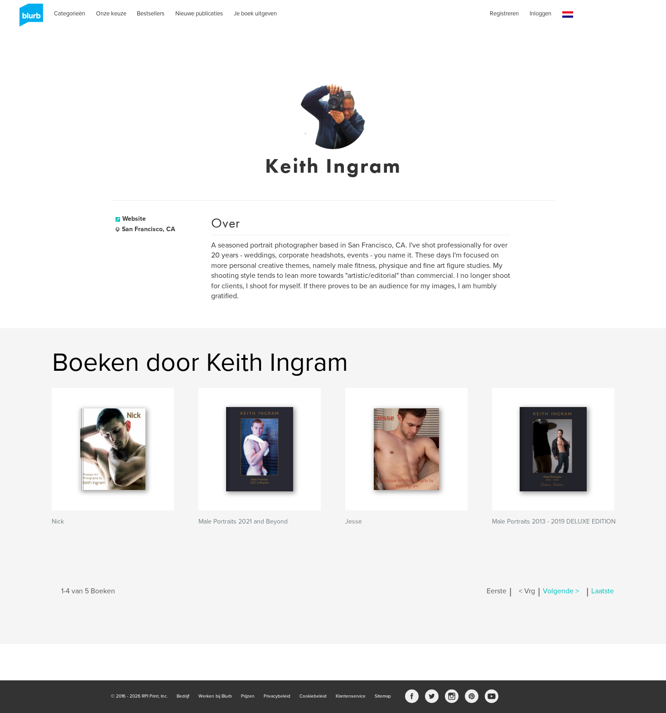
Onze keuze (111, 13)
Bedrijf (183, 696)
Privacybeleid (277, 696)
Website (134, 219)
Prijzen (248, 696)
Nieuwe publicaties (199, 13)
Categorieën (69, 13)
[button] (567, 14)
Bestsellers (150, 13)
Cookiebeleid (313, 696)
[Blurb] (28, 18)
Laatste (602, 591)
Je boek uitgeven (255, 13)
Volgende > (561, 591)
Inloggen (540, 13)
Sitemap (383, 696)
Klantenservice (351, 696)
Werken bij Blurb (215, 696)
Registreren (504, 13)
